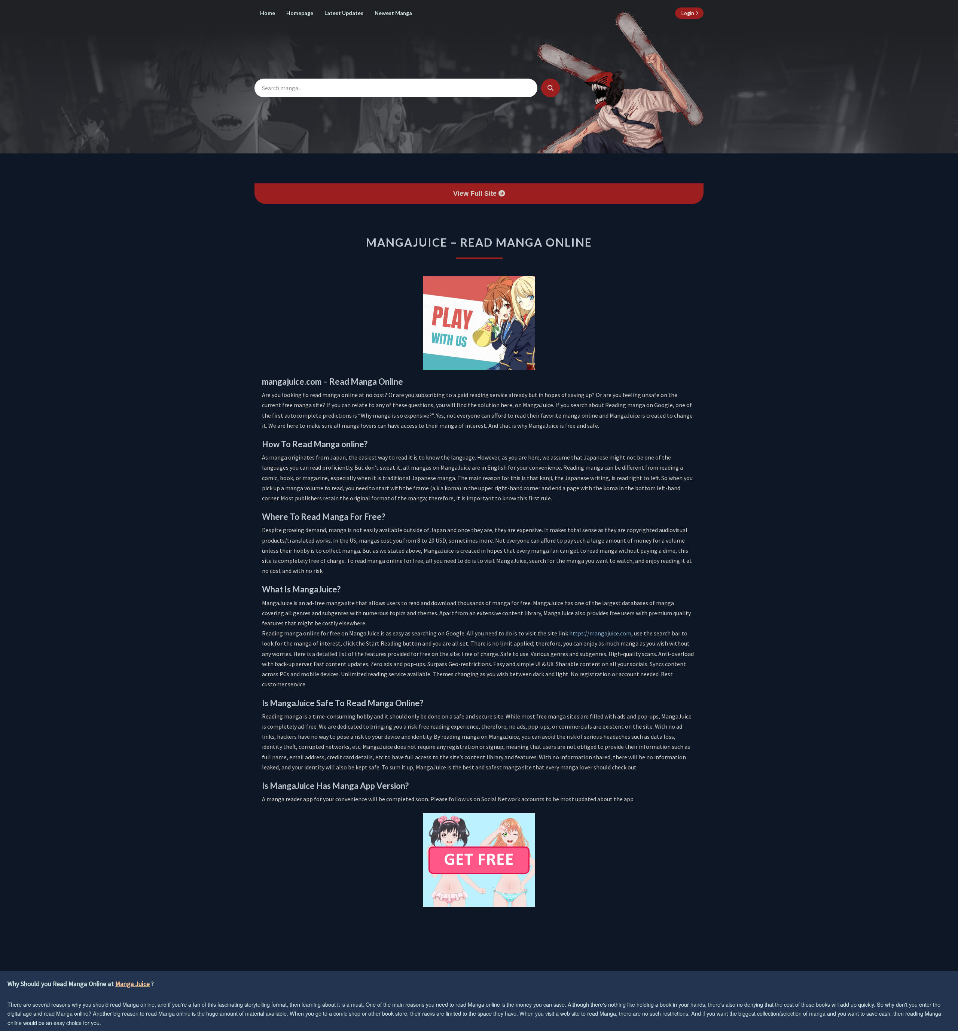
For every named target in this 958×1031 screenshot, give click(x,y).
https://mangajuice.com (600, 633)
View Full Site (475, 193)
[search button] (550, 88)
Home (267, 13)
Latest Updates (343, 13)
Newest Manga (393, 13)
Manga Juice (132, 984)
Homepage (299, 13)
